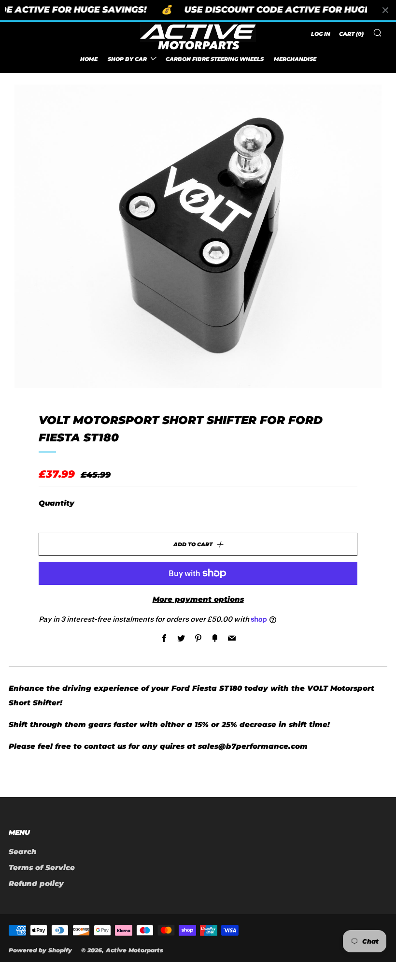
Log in (320, 33)
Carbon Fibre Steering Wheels (215, 59)
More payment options (198, 599)
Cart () (351, 33)
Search (23, 851)
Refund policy (36, 883)
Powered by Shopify (40, 950)
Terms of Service (42, 867)
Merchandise (295, 59)
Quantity (56, 503)
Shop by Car (127, 59)
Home (89, 59)
